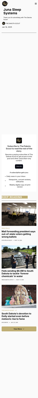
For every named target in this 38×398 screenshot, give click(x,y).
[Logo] (5, 4)
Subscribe (19, 166)
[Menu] (36, 3)
